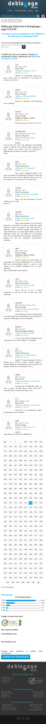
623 (15, 568)
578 (30, 540)
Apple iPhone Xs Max (36, 704)
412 (40, 442)
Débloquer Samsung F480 (24, 285)
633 (25, 573)
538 (30, 517)
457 (25, 470)
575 (15, 540)
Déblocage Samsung (37, 691)
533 (5, 517)
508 (40, 498)
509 (5, 503)
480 (20, 484)
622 (10, 568)
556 (40, 526)
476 (40, 479)
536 (20, 517)
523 (35, 507)
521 (25, 507)
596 (40, 550)
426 (30, 451)
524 (40, 507)
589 (5, 550)
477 (5, 484)
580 (40, 540)
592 (20, 550)
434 (30, 456)
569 (25, 535)
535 (15, 517)
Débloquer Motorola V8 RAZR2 (26, 194)
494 (10, 493)
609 (25, 559)
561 (25, 531)
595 (35, 550)
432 (20, 456)
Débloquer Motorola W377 (25, 138)
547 (35, 521)
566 (10, 535)
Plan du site (4, 682)
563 (35, 531)
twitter (23, 718)
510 (10, 503)
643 (35, 578)
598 (10, 554)
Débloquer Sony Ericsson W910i (27, 309)
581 (5, 545)
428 (40, 451)
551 (15, 526)
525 (5, 512)
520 (20, 507)
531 (35, 512)
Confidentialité (5, 680)
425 (25, 451)
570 (30, 535)
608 (20, 559)
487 (15, 489)
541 (5, 521)
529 (25, 512)
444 (40, 461)
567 (15, 535)
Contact (30, 10)
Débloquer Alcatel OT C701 (25, 427)
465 (25, 475)
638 (10, 578)
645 (7, 582)
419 (35, 447)
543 (15, 521)
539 (35, 517)
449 (25, 465)
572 (40, 535)
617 (25, 564)
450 (30, 465)
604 (40, 554)
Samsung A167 (37, 708)
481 (25, 484)
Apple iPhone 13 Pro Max (9, 708)
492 (40, 489)
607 (15, 559)
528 (20, 512)
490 (30, 489)
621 (5, 568)
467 (35, 475)
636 (40, 573)
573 (5, 540)
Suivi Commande (20, 10)
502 (10, 498)
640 (20, 578)
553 (25, 526)
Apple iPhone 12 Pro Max (9, 709)
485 (5, 489)
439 (15, 461)
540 (40, 517)
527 (15, 512)
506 (30, 498)
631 (15, 573)
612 (40, 559)
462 (10, 475)
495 (15, 493)
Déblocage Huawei (38, 695)
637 (5, 578)
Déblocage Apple (6, 691)
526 (10, 512)
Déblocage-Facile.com (23, 667)
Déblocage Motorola (7, 693)
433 (25, 456)
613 (5, 564)
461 (5, 475)
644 (40, 578)
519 (15, 507)
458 (30, 470)
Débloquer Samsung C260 (24, 218)
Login (36, 10)
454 (10, 470)
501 (5, 498)
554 (30, 526)
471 (15, 479)
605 (5, 559)
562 (30, 531)
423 (15, 451)
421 (5, 451)
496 (20, 493)
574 (10, 540)
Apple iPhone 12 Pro (36, 706)
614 (10, 564)
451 (35, 465)
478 (10, 484)
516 (40, 503)
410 (30, 442)
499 (35, 493)
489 (25, 489)
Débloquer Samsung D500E (25, 96)
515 (35, 503)
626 (30, 568)
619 (35, 564)
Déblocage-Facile (23, 4)
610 (30, 559)
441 (25, 461)
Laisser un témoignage (15, 657)
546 (30, 521)
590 (10, 550)
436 (40, 456)
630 (10, 573)
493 (5, 493)
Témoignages (14, 21)
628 (40, 568)
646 (12, 582)
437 (5, 461)
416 (20, 447)
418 (30, 447)
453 (5, 470)
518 (10, 507)
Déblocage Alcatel (38, 697)
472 (20, 479)
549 (5, 526)
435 (35, 456)
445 (5, 465)
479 (15, 484)
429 (5, 456)
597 (5, 554)
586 (30, 545)
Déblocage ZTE (5, 697)
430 (10, 456)
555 (35, 526)
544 (20, 521)
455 (15, 470)
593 (25, 550)
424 (20, 451)
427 (35, 451)
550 (10, 526)
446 (10, 465)
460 (40, 470)
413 (5, 447)
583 (15, 545)
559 (15, 531)
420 (40, 447)
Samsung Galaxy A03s (35, 709)
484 (40, 484)
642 (30, 578)
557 (5, 531)
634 (30, 573)
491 (35, 489)
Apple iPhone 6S (6, 706)
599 (15, 554)
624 (20, 568)
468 (40, 475)
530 (30, 512)
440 (20, 461)
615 (15, 564)
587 (35, 545)
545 (25, 521)
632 (20, 573)
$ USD (10, 10)
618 (30, 564)
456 (20, 470)
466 (30, 475)
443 (35, 461)
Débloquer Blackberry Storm (25, 71)
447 (15, 465)
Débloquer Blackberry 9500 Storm (27, 381)
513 (25, 503)
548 (40, 521)
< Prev (5, 442)
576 (20, 540)
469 (5, 479)
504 (20, 498)
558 (10, 531)
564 (40, 531)
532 (40, 512)
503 (15, 498)
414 (10, 447)
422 (10, 451)
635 (35, 573)
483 (35, 484)
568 (20, 535)
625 (25, 568)
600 (20, 554)
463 (15, 475)
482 (30, 484)
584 (20, 545)
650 (33, 582)
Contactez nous (5, 677)
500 (40, 493)
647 (18, 582)
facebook (18, 718)
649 (28, 582)
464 (20, 475)
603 (35, 554)
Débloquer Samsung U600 (24, 333)
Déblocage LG (5, 695)
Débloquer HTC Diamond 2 (25, 168)
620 (40, 564)
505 (25, 498)
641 (25, 578)
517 (5, 507)
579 (35, 540)
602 (30, 554)
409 (25, 442)
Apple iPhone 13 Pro (8, 704)
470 (10, 479)
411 (35, 442)
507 (35, 498)
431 (15, 456)
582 (10, 545)
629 (5, 573)
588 (40, 545)
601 (25, 554)
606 (10, 559)
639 (15, 578)
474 (30, 479)
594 (30, 550)
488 (20, 489)
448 (20, 465)
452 (40, 465)
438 (10, 461)
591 (15, 550)
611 (35, 559)
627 (35, 568)
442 (30, 461)
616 (20, 564)
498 (30, 493)
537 (25, 517)
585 (25, 545)
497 (25, 493)
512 (20, 503)
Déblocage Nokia (38, 693)
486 (10, 489)
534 (10, 517)
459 (35, 470)
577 (25, 540)
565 (5, 535)
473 (25, 479)
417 (25, 447)
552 (20, 526)
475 (35, 479)
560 (20, 531)
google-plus (27, 718)
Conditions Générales (7, 679)
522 (30, 507)
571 (35, 535)
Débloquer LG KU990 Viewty (25, 355)
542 (10, 521)
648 (23, 582)
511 (15, 503)
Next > (38, 582)
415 (15, 447)
